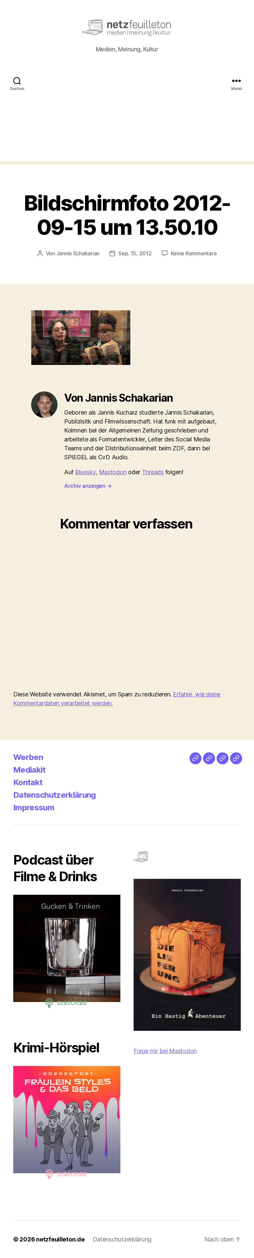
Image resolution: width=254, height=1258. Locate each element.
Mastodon (113, 472)
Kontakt (27, 782)
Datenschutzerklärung (54, 795)
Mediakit (29, 770)
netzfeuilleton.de (60, 1239)
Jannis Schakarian (78, 253)
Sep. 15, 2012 (135, 253)
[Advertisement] (127, 115)
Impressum (33, 807)
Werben (28, 757)
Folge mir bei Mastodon (165, 1050)
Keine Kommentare (194, 253)
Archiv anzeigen (87, 485)
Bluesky (85, 472)
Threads (153, 472)
